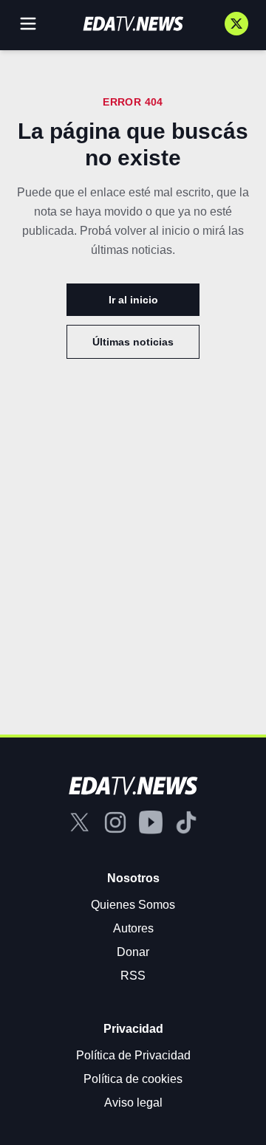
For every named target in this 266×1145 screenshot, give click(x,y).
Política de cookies (133, 1079)
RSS (133, 975)
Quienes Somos (133, 904)
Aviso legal (133, 1102)
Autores (133, 928)
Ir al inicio (133, 300)
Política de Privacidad (133, 1055)
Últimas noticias (133, 342)
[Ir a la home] (133, 23)
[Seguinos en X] (236, 23)
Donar (133, 952)
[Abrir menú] (28, 23)
